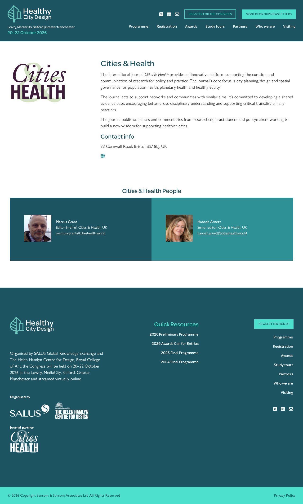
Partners (240, 26)
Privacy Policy (284, 495)
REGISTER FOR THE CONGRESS (210, 14)
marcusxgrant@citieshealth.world (80, 233)
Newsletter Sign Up (273, 324)
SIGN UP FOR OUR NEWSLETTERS (269, 14)
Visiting (289, 26)
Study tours (215, 26)
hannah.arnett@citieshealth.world (222, 233)
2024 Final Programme (180, 361)
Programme (138, 26)
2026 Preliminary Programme (174, 334)
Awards (191, 26)
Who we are (265, 26)
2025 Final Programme (180, 352)
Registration (167, 26)
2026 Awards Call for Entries (175, 343)
